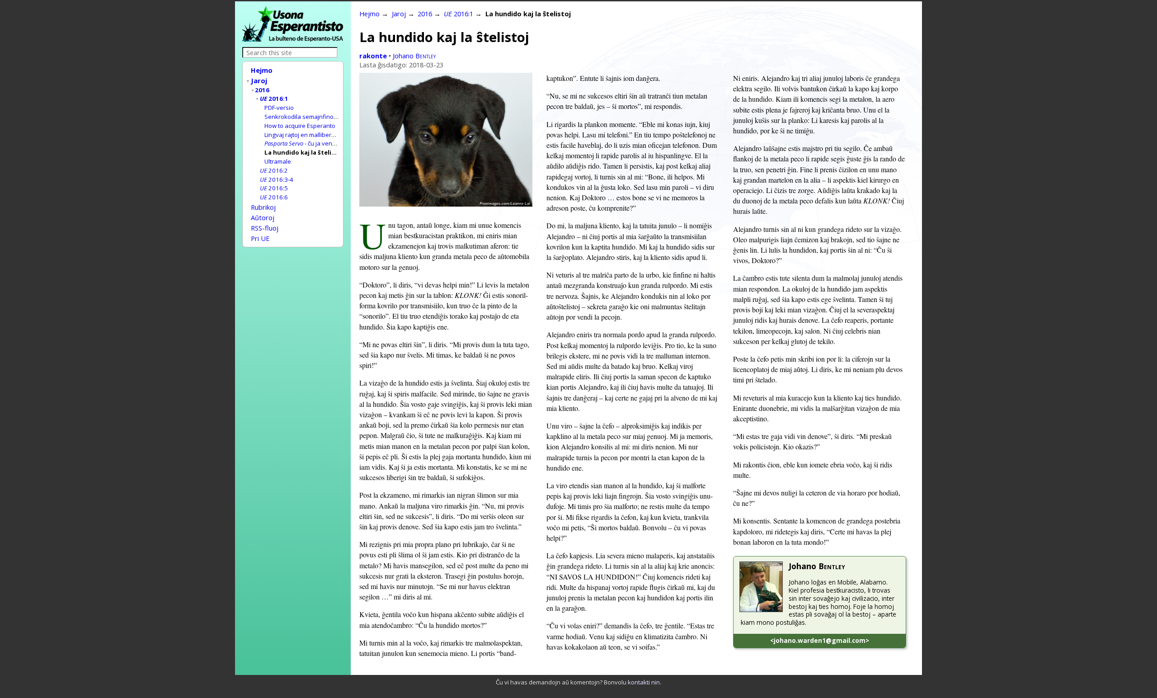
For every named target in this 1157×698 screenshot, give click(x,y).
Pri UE (260, 238)
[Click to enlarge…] (445, 203)
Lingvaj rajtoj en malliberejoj (302, 135)
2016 (262, 90)
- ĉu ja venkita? (304, 143)
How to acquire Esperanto (299, 126)
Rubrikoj (263, 207)
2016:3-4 (276, 179)
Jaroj (259, 80)
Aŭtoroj (262, 217)
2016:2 (274, 170)
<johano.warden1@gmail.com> (819, 640)
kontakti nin (644, 682)
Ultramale (277, 161)
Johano (414, 55)
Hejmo (262, 70)
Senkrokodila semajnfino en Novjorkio (317, 117)
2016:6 (274, 197)
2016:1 (274, 98)
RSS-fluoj (264, 227)
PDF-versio (279, 108)
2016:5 (274, 188)
